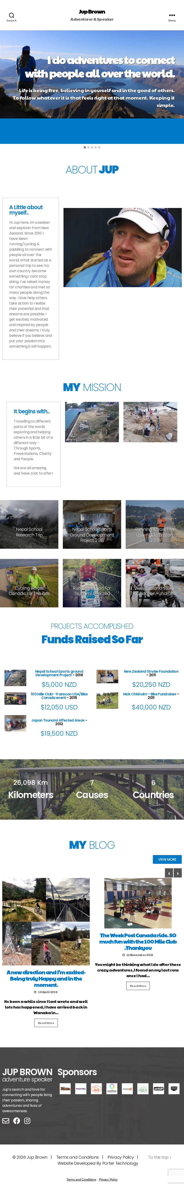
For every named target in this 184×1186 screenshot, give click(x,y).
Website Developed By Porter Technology (97, 1163)
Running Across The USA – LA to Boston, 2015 (154, 534)
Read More (46, 1023)
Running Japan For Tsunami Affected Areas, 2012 (92, 593)
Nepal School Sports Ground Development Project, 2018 (92, 534)
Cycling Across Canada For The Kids (29, 591)
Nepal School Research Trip (29, 532)
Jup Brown (92, 11)
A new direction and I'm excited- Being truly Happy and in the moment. (46, 978)
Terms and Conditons (77, 1157)
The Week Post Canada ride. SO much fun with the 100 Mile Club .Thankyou (137, 941)
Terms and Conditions (81, 1179)
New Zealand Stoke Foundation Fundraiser (154, 591)
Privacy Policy (120, 1157)
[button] (85, 147)
